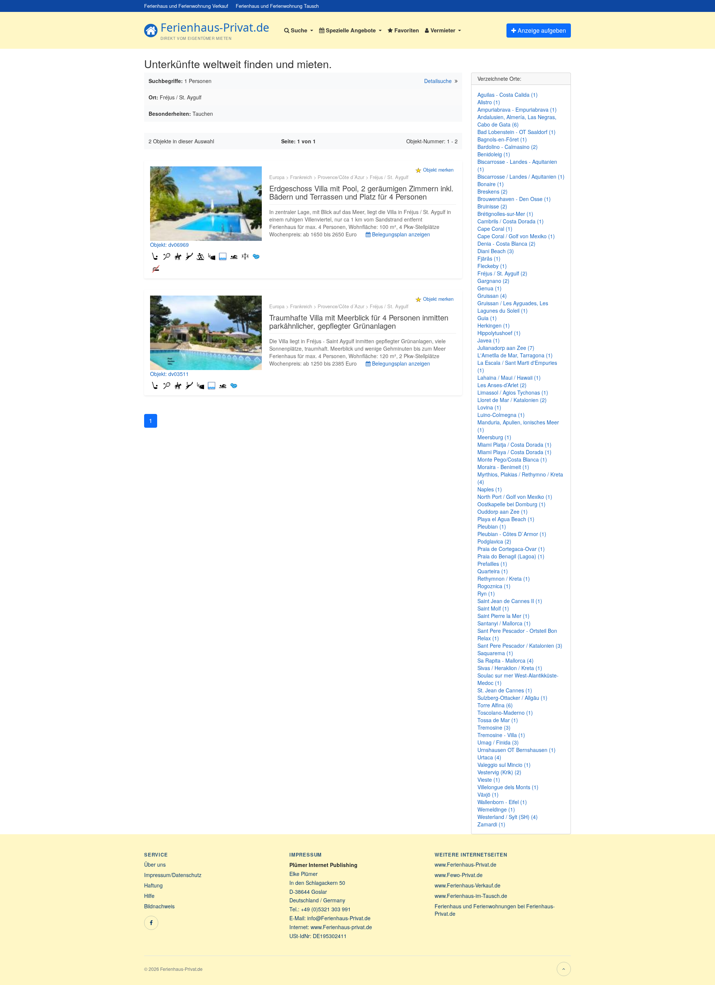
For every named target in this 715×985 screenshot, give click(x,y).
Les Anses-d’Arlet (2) (502, 385)
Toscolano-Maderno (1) (505, 712)
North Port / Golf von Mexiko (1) (514, 496)
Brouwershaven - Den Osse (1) (514, 199)
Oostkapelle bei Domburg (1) (511, 504)
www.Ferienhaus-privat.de (341, 927)
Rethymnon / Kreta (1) (503, 578)
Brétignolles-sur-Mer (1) (505, 213)
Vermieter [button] (443, 30)
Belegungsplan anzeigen (400, 234)
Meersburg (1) (494, 437)
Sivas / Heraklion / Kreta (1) (509, 668)
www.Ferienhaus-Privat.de (465, 864)
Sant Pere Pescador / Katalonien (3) (519, 645)
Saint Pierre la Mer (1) (503, 615)
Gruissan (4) (492, 295)
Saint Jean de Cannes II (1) (509, 601)
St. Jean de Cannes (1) (504, 690)
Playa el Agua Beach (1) (505, 519)
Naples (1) (489, 489)
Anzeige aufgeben (541, 30)
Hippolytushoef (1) (499, 333)
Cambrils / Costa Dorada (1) (510, 221)
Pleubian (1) (491, 526)
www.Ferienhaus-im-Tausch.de (471, 895)
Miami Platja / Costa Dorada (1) (514, 444)
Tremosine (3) (494, 727)
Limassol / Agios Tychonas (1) (512, 392)
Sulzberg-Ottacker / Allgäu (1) (512, 697)
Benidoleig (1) (493, 154)
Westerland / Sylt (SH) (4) (507, 816)
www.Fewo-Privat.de (459, 875)
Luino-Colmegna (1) (501, 414)
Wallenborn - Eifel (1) (502, 802)
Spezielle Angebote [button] (350, 30)
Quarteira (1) (492, 571)
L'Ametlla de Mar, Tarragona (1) (515, 355)
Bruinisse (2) (492, 206)
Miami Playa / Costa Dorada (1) (514, 452)
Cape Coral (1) (494, 228)
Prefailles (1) (492, 563)
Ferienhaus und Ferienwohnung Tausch (277, 5)
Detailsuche (438, 81)
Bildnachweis (159, 906)
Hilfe (149, 895)
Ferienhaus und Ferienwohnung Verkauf (186, 5)
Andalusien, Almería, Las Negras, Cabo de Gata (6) (516, 120)
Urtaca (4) (489, 757)
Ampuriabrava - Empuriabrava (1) (517, 109)
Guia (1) (487, 318)
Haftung (153, 885)
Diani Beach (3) (495, 251)
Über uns (155, 864)
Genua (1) (489, 288)
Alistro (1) (488, 102)
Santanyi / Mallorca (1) (504, 623)
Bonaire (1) (490, 184)
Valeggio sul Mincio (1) (504, 764)
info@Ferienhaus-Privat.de (339, 918)
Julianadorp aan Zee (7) (505, 347)
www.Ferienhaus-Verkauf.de (467, 885)
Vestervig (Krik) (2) (499, 772)
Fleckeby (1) (492, 266)
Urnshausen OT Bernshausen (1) (516, 749)
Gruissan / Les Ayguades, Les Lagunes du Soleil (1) (512, 306)
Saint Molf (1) (493, 608)
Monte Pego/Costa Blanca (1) (512, 459)
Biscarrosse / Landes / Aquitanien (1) (521, 176)
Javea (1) (488, 340)
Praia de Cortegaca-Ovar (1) (511, 548)
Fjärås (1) (488, 258)
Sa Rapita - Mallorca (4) (505, 660)
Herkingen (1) (493, 325)
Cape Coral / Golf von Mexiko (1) (516, 236)
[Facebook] (151, 923)
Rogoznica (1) (494, 586)
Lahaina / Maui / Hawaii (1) (509, 377)
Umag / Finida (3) (498, 742)
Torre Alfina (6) (495, 705)
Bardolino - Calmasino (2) (507, 146)
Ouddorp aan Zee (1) (502, 511)
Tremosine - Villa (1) (501, 735)
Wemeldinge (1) (496, 809)
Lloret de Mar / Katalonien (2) (512, 400)
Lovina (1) (489, 407)
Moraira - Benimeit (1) (503, 467)
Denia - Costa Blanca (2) (506, 243)
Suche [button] (299, 30)
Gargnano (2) (493, 280)
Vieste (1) (488, 779)
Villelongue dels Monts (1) (507, 787)
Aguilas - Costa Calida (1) (507, 94)
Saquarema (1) (495, 653)
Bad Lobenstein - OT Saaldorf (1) (516, 132)
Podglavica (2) (494, 541)
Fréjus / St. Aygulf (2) (502, 273)
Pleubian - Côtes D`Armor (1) (511, 534)
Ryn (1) (486, 593)
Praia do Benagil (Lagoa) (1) (510, 556)
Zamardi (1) (491, 824)
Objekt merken (438, 169)
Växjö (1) (488, 794)
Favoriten (406, 30)
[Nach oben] (564, 969)
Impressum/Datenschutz (172, 875)
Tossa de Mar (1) (497, 720)
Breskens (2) (492, 191)
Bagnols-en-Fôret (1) (502, 139)
